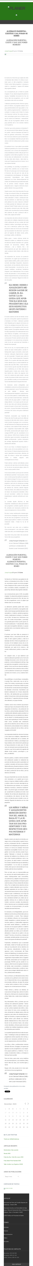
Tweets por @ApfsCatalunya (11, 1139)
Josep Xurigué (8, 51)
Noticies (6, 1231)
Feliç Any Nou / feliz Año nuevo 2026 (13, 1157)
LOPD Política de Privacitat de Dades (14, 1215)
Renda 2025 (7, 1153)
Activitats (6, 1227)
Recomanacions (8, 1234)
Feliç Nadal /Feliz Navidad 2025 (12, 1160)
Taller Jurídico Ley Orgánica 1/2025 (13, 1164)
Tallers (5, 1238)
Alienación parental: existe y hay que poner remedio (16, 42)
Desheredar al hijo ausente (11, 1150)
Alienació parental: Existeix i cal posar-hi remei (16, 563)
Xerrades (6, 1241)
